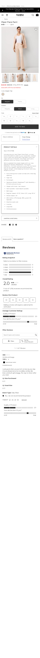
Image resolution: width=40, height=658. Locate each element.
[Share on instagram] (13, 224)
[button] (37, 15)
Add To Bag (20, 126)
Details (26, 85)
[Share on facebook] (10, 224)
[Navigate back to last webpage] (3, 19)
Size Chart (35, 113)
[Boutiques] (7, 15)
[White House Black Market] (20, 15)
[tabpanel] (20, 331)
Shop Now (17, 10)
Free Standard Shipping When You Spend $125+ (20, 9)
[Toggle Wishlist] (36, 29)
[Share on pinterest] (16, 224)
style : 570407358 (9, 151)
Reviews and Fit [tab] (7, 239)
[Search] (33, 15)
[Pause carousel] (38, 10)
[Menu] (2, 15)
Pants (6, 19)
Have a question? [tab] (18, 239)
